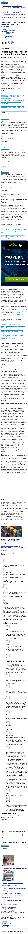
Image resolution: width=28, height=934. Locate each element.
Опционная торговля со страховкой (9, 904)
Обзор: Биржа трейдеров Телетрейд (14, 888)
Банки (4, 29)
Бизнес (5, 31)
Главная (3, 47)
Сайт (2, 840)
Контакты (5, 922)
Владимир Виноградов (13, 57)
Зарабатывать (5, 119)
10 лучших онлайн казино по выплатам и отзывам (12, 901)
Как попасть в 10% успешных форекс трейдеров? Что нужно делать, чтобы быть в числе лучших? (13, 326)
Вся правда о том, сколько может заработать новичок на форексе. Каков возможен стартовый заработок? (13, 236)
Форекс (8, 33)
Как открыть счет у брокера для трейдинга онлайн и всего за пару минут (13, 546)
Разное (5, 44)
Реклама (5, 926)
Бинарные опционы (11, 32)
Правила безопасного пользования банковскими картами (14, 15)
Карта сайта (6, 925)
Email (2, 837)
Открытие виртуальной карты (12, 6)
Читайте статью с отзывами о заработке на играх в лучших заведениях (12, 314)
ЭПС (7, 37)
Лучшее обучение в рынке (7, 908)
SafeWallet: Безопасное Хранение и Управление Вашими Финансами (11, 540)
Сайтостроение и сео (11, 36)
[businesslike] (4, 848)
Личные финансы (7, 38)
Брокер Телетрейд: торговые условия (15, 868)
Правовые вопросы (8, 43)
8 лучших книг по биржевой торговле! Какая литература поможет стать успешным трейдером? (12, 102)
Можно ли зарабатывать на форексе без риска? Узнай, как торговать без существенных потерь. (13, 231)
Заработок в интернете (9, 35)
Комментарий (4, 819)
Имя (2, 835)
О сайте (5, 921)
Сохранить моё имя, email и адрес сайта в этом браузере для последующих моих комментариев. (13, 843)
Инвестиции (9, 40)
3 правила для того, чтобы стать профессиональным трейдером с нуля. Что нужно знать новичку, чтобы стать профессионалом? (12, 96)
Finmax (17, 574)
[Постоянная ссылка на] (8, 865)
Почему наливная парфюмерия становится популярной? (13, 11)
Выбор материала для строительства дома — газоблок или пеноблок (14, 18)
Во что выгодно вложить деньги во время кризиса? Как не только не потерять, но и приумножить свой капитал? (12, 331)
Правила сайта (7, 923)
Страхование (9, 41)
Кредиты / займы (10, 30)
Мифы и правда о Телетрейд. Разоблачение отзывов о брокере (13, 894)
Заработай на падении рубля (8, 911)
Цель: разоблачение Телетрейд (13, 883)
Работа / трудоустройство (9, 42)
